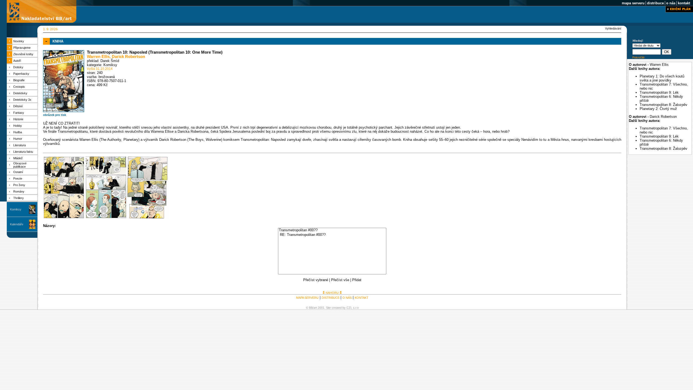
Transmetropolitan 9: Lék (659, 92)
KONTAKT (361, 297)
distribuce (655, 3)
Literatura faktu (23, 151)
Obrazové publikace (20, 165)
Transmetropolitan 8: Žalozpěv (663, 105)
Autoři (17, 60)
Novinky (18, 41)
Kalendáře (16, 224)
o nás (670, 3)
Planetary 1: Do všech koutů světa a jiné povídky (662, 78)
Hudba (17, 132)
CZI (348, 307)
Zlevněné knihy (23, 54)
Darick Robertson (128, 56)
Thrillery (18, 198)
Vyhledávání (613, 28)
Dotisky (18, 67)
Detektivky (20, 93)
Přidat (356, 280)
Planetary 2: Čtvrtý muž (658, 109)
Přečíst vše (340, 280)
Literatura (19, 145)
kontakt (684, 3)
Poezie (17, 178)
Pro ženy (19, 185)
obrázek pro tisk (54, 114)
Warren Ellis (98, 56)
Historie (18, 119)
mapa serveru (633, 3)
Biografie (19, 80)
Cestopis (19, 86)
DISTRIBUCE (330, 297)
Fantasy (18, 112)
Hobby (17, 125)
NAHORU (332, 292)
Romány (18, 191)
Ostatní (18, 172)
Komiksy (15, 209)
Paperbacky (21, 73)
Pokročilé (638, 57)
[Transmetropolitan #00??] (332, 230)
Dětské (18, 106)
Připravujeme (22, 47)
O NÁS (347, 297)
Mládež (18, 158)
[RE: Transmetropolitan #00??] (332, 235)
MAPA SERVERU (307, 297)
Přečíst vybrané (315, 280)
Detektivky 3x (22, 99)
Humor (17, 138)
